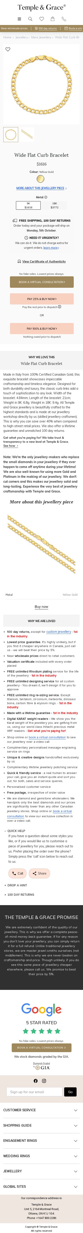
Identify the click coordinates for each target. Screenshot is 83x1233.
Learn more (50, 247)
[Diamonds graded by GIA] (41, 1067)
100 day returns (48, 28)
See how (9, 445)
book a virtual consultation (47, 737)
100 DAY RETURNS (21, 894)
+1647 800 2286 (46, 1218)
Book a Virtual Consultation (41, 282)
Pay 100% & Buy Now (41, 329)
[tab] (11, 134)
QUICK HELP (16, 831)
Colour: (42, 172)
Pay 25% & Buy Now (41, 299)
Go (70, 1092)
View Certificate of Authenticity (44, 261)
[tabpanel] (41, 84)
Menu (19, 17)
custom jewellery (58, 632)
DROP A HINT (17, 885)
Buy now (41, 606)
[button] (45, 198)
